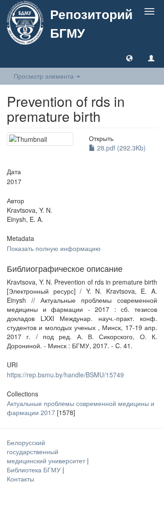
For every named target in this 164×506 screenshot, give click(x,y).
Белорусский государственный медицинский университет (47, 451)
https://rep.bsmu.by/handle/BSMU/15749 (65, 374)
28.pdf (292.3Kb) (120, 147)
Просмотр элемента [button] (45, 75)
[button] (129, 57)
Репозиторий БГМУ (91, 23)
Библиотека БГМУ (34, 469)
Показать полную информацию (54, 248)
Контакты (20, 478)
